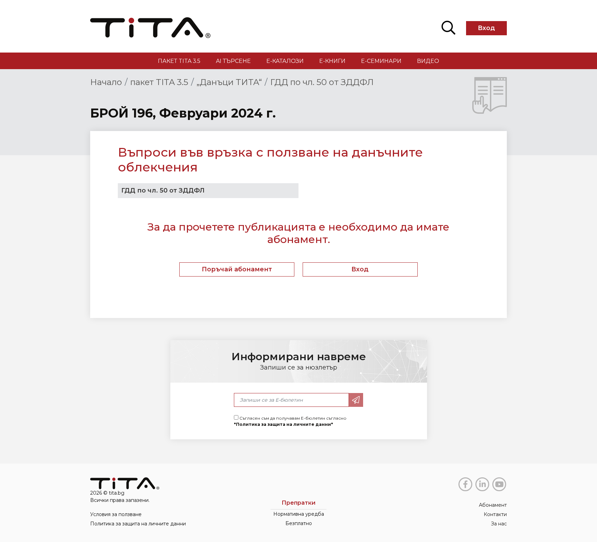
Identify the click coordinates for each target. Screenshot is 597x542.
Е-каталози (285, 61)
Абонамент (493, 505)
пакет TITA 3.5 (179, 61)
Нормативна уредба (298, 514)
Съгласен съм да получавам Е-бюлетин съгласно (290, 421)
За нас (499, 524)
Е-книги (332, 61)
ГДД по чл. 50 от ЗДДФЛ (322, 82)
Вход (486, 28)
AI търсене (233, 61)
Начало (106, 82)
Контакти (495, 514)
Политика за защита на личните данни (138, 524)
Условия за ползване (116, 514)
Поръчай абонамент (237, 269)
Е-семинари (381, 61)
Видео (428, 61)
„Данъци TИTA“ (229, 82)
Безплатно (298, 523)
